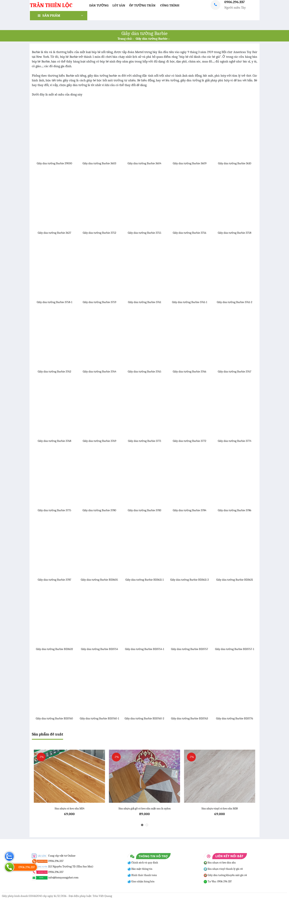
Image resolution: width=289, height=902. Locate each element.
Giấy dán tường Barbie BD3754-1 (144, 649)
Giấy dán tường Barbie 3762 (54, 371)
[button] (142, 825)
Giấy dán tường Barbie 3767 (234, 371)
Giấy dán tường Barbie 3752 (99, 232)
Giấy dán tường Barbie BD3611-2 (189, 579)
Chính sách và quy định (144, 862)
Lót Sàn (118, 5)
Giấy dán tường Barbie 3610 (234, 163)
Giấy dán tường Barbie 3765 (144, 371)
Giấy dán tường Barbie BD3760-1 (99, 718)
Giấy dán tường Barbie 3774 (234, 441)
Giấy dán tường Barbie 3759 (99, 302)
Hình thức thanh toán (144, 875)
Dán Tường (99, 5)
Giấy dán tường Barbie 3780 (99, 510)
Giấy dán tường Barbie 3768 (54, 441)
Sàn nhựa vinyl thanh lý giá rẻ (225, 869)
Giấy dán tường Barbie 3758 (234, 232)
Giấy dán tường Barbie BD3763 (189, 718)
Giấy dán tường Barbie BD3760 (54, 718)
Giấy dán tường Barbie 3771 (144, 441)
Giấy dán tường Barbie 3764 (99, 371)
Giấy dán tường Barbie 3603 (99, 163)
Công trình (169, 5)
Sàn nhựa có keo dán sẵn (221, 862)
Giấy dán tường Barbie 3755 (144, 232)
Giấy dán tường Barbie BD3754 (99, 649)
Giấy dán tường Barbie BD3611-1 (144, 579)
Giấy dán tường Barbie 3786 (234, 510)
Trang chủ (125, 38)
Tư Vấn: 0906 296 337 (219, 881)
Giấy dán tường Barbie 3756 (189, 232)
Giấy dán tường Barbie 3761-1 (189, 302)
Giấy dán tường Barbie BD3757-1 (234, 649)
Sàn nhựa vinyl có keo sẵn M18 (220, 808)
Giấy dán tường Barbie (152, 38)
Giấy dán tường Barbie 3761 (144, 302)
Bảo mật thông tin (141, 869)
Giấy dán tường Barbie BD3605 (99, 579)
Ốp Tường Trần (142, 5)
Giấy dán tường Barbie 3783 (144, 510)
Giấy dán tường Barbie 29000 (54, 163)
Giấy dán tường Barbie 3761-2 (234, 302)
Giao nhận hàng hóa (143, 881)
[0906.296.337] (9, 867)
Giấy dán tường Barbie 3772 (189, 441)
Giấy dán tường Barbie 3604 (144, 163)
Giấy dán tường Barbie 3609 (189, 163)
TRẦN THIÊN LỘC (51, 5)
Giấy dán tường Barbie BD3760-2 (144, 718)
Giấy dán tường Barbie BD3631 (234, 579)
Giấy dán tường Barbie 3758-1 (54, 302)
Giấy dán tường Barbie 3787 (54, 579)
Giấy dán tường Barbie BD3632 (54, 649)
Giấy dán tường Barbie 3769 (99, 441)
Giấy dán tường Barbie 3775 (54, 510)
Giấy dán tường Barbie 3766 (189, 371)
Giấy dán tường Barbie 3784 (189, 510)
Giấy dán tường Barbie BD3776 (234, 718)
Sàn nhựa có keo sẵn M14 (69, 808)
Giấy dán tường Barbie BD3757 (189, 649)
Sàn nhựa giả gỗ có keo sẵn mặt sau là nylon (145, 808)
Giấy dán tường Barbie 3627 (54, 232)
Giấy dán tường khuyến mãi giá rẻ (227, 875)
